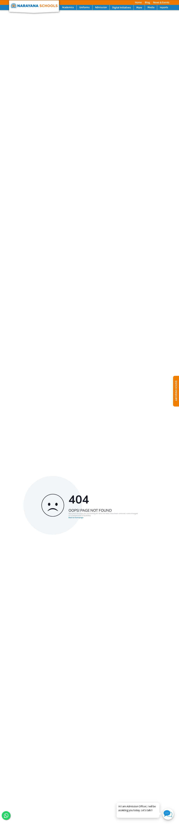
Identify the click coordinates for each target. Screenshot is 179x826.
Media (151, 7)
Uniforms (84, 7)
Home (138, 2)
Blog (147, 2)
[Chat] (168, 814)
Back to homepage (76, 518)
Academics (68, 7)
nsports (164, 7)
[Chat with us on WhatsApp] (6, 815)
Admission (101, 7)
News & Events (161, 2)
